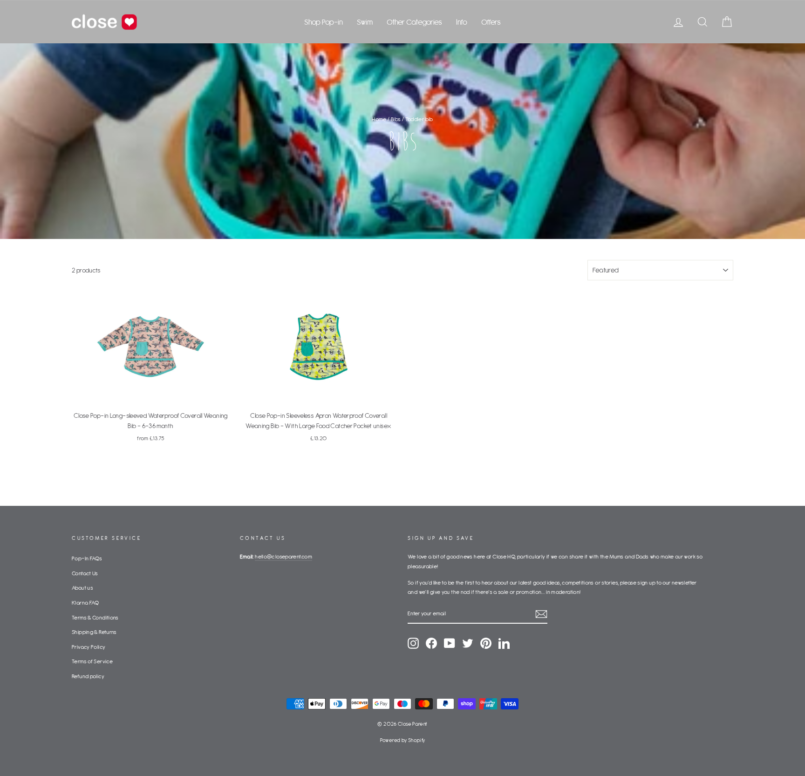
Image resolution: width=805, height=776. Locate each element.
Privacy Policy (88, 646)
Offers (491, 22)
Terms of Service (92, 661)
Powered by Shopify (402, 740)
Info (461, 22)
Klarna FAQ (85, 602)
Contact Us (85, 573)
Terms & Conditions (95, 617)
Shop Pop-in (323, 22)
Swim (365, 22)
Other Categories (414, 22)
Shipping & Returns (94, 631)
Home (379, 119)
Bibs (396, 119)
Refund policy (88, 676)
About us (82, 587)
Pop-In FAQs (87, 558)
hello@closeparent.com (283, 556)
